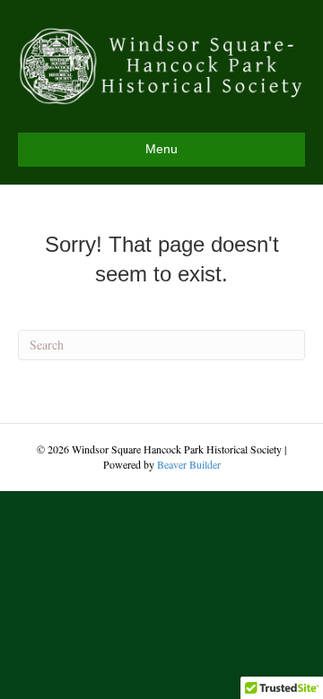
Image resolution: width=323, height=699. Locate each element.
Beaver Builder (189, 464)
